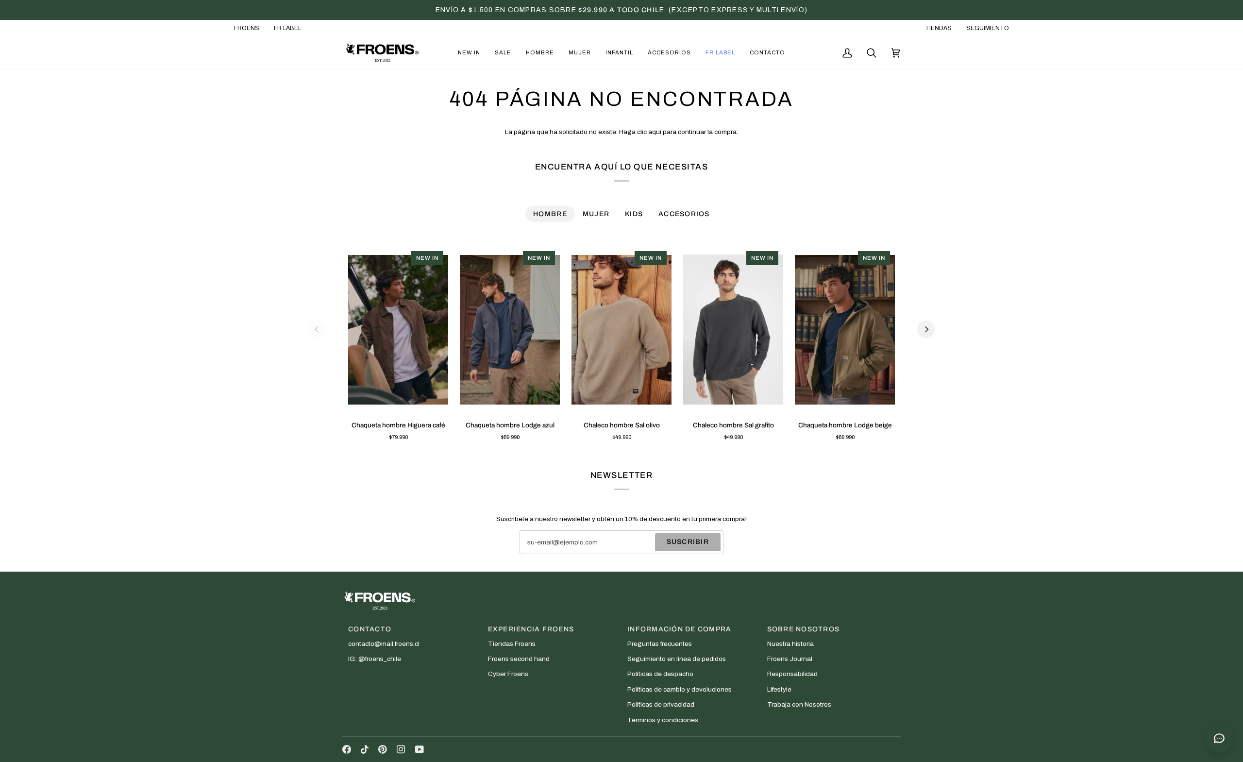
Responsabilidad (792, 673)
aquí (654, 131)
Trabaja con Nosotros (799, 704)
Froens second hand (519, 658)
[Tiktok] (365, 749)
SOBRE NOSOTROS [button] (803, 629)
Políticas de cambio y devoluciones (679, 689)
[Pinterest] (382, 749)
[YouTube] (419, 749)
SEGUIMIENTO (987, 28)
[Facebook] (346, 749)
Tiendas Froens (512, 643)
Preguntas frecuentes (659, 643)
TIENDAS (938, 28)
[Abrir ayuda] (1219, 738)
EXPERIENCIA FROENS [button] (531, 629)
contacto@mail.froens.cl (384, 643)
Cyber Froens (508, 673)
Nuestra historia (790, 643)
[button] (469, 52)
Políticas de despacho (660, 673)
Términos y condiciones (662, 720)
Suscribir (688, 541)
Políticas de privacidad (660, 704)
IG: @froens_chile (374, 658)
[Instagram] (401, 749)
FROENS (246, 28)
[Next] (926, 329)
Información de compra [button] (679, 629)
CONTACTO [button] (369, 629)
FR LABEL (287, 28)
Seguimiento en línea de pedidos (676, 658)
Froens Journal (789, 658)
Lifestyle (779, 689)
